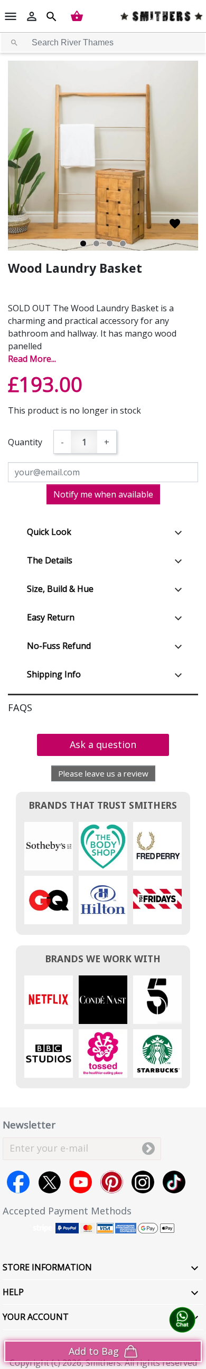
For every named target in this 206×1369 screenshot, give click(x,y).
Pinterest (111, 1182)
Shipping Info (54, 674)
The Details (49, 560)
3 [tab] (109, 243)
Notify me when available (103, 494)
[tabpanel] (103, 156)
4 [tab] (122, 243)
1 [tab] (83, 243)
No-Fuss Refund (59, 646)
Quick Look (49, 532)
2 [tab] (96, 243)
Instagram (143, 1182)
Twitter (49, 1182)
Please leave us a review (103, 773)
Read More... (32, 359)
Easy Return (50, 617)
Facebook (18, 1182)
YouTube (80, 1182)
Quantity (25, 442)
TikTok (174, 1182)
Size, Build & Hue (60, 589)
